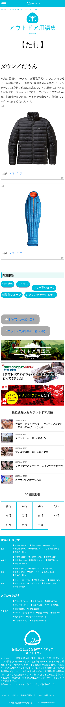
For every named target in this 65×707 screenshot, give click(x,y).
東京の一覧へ (20, 552)
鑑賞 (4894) (52, 601)
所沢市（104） (40, 580)
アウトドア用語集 (32, 27)
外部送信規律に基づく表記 (32, 695)
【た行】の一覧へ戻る (21, 319)
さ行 (40, 506)
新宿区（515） (21, 549)
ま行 (40, 515)
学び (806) (57, 613)
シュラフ (23, 283)
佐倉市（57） (36, 569)
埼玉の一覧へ (20, 587)
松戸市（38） (34, 572)
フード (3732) (52, 605)
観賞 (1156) (43, 613)
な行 (8, 515)
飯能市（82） (55, 580)
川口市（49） (34, 583)
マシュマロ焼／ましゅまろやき (31, 451)
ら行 (8, 524)
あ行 (8, 506)
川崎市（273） (36, 557)
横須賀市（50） (37, 560)
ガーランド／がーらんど (28, 479)
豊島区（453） (54, 549)
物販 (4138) (37, 605)
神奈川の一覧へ (21, 564)
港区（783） (36, 545)
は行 (24, 515)
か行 (24, 506)
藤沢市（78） (51, 557)
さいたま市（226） (23, 580)
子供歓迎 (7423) (21, 601)
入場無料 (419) (21, 621)
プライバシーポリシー (10, 695)
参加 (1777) (34, 609)
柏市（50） (49, 569)
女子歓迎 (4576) (21, 605)
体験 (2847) (20, 609)
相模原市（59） (21, 560)
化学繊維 (7, 283)
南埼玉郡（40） (50, 583)
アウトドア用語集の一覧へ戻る (27, 331)
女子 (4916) (37, 601)
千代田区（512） (37, 549)
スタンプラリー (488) (37, 617)
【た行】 (32, 45)
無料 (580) (19, 617)
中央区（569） (51, 545)
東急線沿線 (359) (39, 621)
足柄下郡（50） (53, 560)
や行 (56, 515)
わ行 (24, 524)
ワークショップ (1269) (24, 613)
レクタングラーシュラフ (41, 294)
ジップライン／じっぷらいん (30, 438)
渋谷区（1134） (21, 545)
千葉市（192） (21, 569)
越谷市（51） (20, 583)
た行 (56, 506)
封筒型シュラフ (11, 294)
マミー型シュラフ (44, 287)
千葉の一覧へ (20, 575)
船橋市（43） (20, 572)
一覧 (40, 524)
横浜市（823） (21, 557)
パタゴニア (16, 173)
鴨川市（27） (49, 572)
